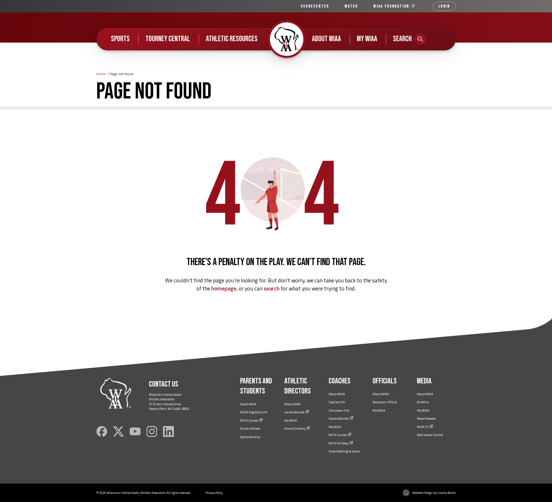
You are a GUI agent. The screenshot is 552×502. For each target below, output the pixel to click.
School (295, 428)
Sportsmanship (250, 437)
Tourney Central (167, 38)
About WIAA (326, 38)
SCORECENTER (315, 6)
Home (101, 74)
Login (444, 6)
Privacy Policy (214, 492)
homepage (223, 288)
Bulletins (423, 402)
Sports (120, 38)
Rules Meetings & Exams (344, 451)
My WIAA (367, 38)
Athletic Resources (232, 38)
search (271, 288)
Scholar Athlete (250, 428)
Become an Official (385, 402)
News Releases (426, 418)
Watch (351, 6)
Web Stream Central (430, 435)
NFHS (249, 420)
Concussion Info (339, 410)
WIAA (392, 6)
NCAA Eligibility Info (253, 412)
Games (294, 412)
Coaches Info (337, 402)
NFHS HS (339, 443)
